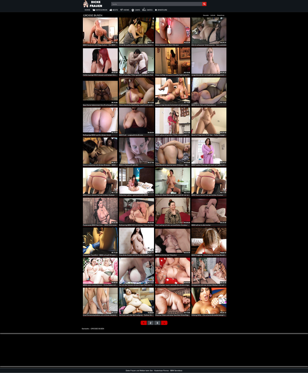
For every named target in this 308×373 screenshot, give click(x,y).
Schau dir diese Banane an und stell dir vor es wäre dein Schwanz (179, 195)
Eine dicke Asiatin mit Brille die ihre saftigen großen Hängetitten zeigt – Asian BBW (150, 255)
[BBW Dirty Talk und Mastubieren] (208, 91)
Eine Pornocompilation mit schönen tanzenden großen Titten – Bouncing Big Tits (113, 315)
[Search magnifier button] (204, 4)
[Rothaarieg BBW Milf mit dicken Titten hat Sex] (136, 211)
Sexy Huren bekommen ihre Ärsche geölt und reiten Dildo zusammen (108, 105)
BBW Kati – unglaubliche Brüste (131, 135)
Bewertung (220, 15)
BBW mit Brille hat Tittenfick (166, 255)
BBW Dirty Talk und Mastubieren (203, 105)
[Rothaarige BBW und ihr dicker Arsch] (100, 121)
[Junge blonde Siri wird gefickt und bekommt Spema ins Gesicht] (208, 61)
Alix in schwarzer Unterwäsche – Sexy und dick (208, 45)
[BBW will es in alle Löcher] (208, 211)
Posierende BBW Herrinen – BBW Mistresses (100, 225)
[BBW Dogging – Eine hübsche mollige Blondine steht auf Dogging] (208, 241)
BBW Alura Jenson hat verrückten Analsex (98, 195)
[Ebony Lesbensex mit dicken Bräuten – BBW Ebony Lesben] (100, 151)
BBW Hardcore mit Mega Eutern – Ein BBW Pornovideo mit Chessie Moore (111, 45)
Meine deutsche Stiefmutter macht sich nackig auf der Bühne (141, 105)
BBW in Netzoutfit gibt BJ (128, 165)
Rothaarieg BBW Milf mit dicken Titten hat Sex (136, 225)
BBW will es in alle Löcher (201, 225)
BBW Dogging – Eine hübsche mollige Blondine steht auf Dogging (215, 255)
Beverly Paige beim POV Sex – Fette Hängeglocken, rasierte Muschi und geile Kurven (222, 135)
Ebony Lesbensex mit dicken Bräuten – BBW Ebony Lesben (104, 165)
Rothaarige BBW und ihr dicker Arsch (97, 135)
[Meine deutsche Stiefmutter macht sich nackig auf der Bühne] (136, 91)
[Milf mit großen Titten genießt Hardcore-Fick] (136, 61)
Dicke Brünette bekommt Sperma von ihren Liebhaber (139, 45)
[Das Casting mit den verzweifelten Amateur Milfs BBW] (172, 211)
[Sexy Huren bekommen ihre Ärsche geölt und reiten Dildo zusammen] (100, 91)
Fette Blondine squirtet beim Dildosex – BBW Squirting (175, 165)
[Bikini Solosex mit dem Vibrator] (172, 31)
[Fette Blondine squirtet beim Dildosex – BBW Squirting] (172, 151)
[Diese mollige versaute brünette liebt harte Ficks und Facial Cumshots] (172, 61)
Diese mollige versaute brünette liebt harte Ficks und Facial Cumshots (181, 75)
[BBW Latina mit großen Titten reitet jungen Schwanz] (172, 121)
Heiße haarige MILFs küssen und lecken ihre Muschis (102, 75)
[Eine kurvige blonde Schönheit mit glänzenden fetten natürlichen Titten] (172, 91)
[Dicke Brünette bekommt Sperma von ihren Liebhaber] (136, 31)
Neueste (206, 15)
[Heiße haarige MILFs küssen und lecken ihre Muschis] (100, 61)
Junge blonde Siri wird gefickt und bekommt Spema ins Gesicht (214, 75)
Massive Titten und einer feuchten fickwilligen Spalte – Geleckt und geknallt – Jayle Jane (187, 315)
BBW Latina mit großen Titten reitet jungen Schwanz (174, 135)
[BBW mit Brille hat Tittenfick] (172, 241)
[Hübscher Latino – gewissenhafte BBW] (136, 181)
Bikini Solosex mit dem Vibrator (167, 45)
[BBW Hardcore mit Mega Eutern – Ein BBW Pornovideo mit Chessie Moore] (100, 31)
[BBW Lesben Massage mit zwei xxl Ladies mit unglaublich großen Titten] (208, 151)
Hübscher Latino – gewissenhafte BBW (133, 195)
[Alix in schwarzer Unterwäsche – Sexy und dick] (208, 31)
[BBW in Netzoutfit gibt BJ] (136, 151)
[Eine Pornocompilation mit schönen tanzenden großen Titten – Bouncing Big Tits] (100, 301)
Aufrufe (213, 15)
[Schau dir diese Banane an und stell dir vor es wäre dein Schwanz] (172, 181)
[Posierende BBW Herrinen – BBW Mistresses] (100, 211)
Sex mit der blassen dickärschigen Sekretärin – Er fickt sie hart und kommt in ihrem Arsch (152, 285)
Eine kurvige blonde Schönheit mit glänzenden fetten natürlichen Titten (181, 105)
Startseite (85, 328)
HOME (87, 10)
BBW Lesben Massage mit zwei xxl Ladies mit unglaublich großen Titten (217, 165)
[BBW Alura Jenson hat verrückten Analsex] (100, 181)
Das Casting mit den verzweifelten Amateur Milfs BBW (175, 225)
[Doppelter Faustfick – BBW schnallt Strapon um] (100, 241)
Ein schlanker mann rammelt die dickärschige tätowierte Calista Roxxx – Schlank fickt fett (188, 285)
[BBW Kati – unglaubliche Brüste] (136, 121)
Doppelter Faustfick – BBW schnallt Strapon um (101, 255)
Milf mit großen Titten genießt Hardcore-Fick (136, 75)
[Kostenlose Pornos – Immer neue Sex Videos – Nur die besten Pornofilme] (92, 3)
